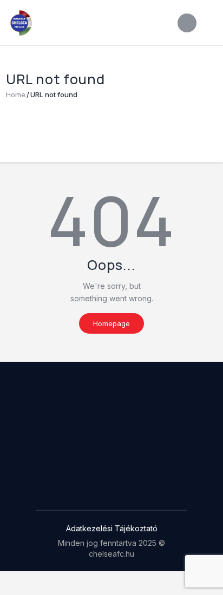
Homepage (111, 323)
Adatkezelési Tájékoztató (112, 528)
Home (15, 94)
